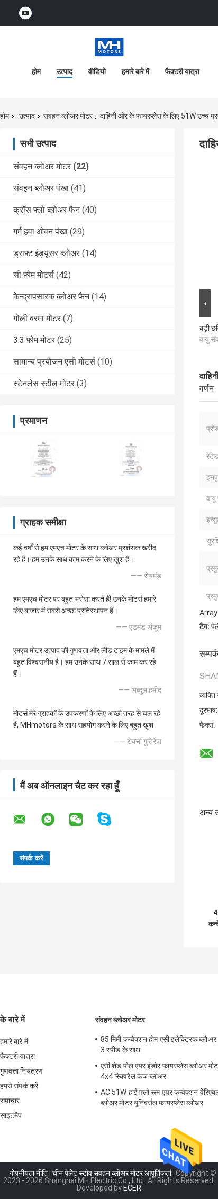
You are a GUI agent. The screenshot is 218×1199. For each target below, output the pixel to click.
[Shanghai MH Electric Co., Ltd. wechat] (82, 820)
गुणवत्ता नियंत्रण (21, 1071)
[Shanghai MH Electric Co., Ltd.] (109, 47)
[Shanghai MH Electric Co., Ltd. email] (26, 820)
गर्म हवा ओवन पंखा (40, 231)
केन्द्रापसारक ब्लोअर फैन (51, 297)
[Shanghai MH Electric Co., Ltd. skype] (110, 819)
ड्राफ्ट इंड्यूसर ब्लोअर (46, 253)
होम (36, 71)
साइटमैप (11, 1115)
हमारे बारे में (135, 71)
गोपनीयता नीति (29, 1173)
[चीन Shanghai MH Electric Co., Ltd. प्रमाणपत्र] (43, 458)
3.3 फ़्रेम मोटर (34, 340)
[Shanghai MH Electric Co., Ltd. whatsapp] (54, 820)
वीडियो (97, 71)
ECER (132, 1188)
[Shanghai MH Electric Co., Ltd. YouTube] (25, 13)
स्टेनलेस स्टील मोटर (44, 383)
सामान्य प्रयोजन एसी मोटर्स (54, 362)
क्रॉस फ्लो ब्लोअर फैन (46, 210)
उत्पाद (64, 71)
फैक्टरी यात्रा (182, 71)
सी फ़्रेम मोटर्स (33, 275)
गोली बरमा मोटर (37, 318)
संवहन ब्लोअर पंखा (41, 188)
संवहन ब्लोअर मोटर (68, 116)
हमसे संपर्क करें (19, 1086)
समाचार (10, 1100)
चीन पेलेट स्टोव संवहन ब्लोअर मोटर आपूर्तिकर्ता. (113, 1173)
